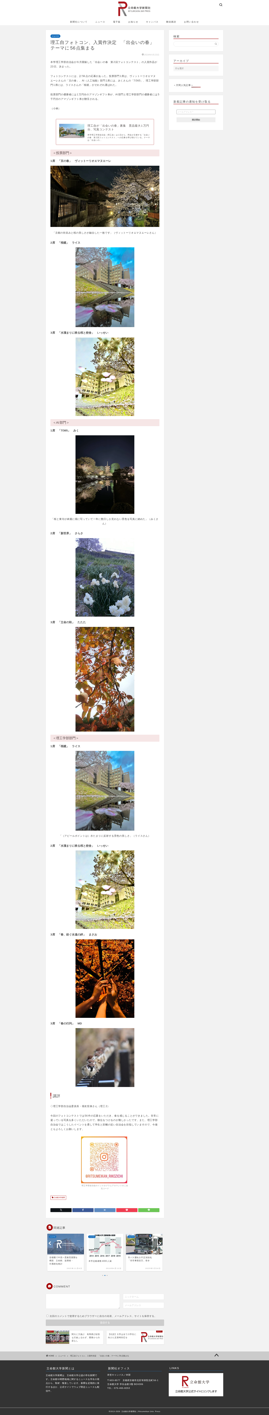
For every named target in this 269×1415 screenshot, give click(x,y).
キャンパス (152, 22)
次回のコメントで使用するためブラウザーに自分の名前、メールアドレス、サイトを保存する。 (103, 1316)
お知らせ (133, 22)
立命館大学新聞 (59, 1198)
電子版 (116, 22)
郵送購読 (171, 22)
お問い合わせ (191, 22)
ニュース (100, 22)
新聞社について (78, 22)
